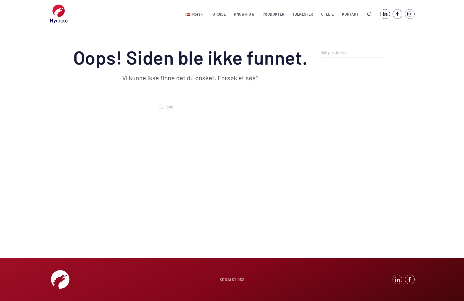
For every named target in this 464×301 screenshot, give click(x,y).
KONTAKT (350, 13)
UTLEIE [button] (327, 13)
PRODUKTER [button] (273, 13)
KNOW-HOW (244, 13)
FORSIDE (218, 13)
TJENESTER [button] (302, 13)
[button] (194, 14)
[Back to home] (58, 14)
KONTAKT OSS (232, 279)
